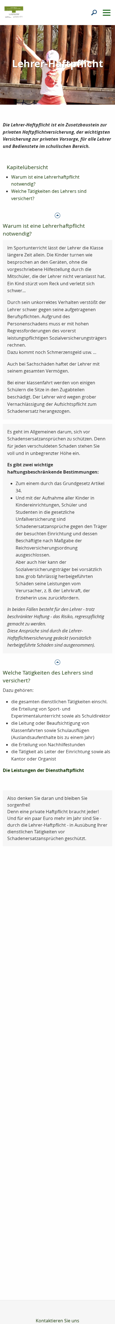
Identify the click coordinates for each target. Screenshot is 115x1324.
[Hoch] (57, 215)
